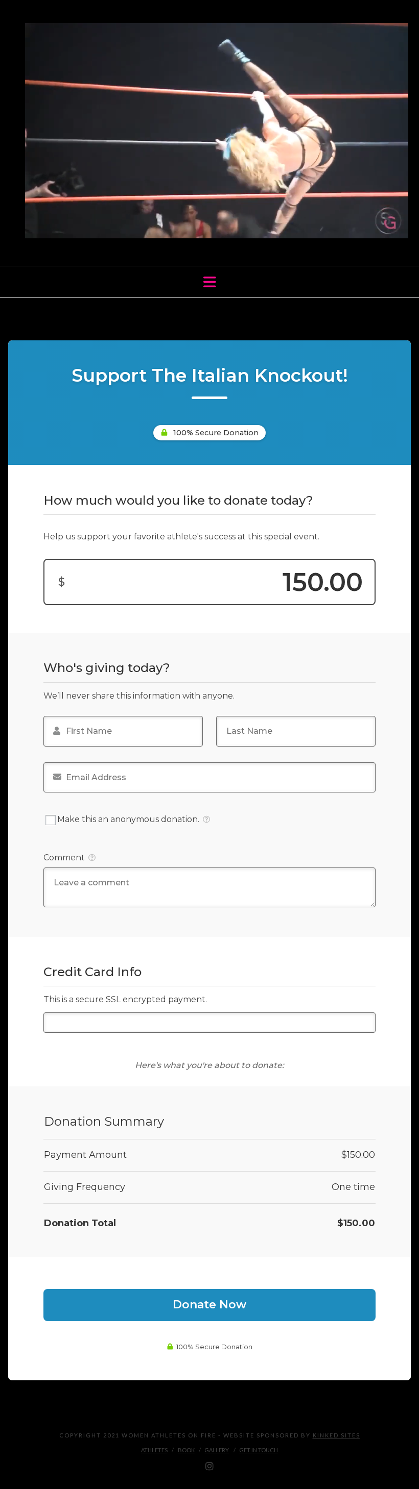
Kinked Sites (336, 1435)
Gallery (216, 1450)
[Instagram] (209, 1466)
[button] (209, 282)
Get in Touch (258, 1450)
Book (186, 1450)
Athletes (154, 1450)
